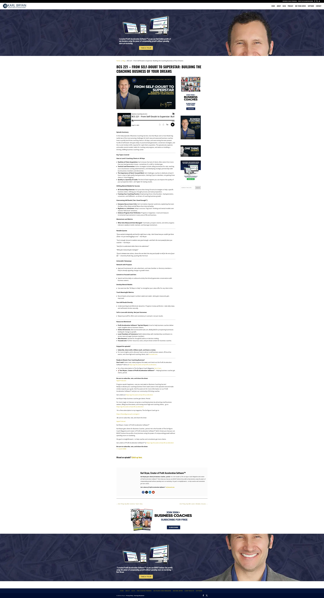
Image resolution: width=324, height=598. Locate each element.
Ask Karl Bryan (178, 591)
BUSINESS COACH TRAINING (290, 1)
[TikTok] (319, 2)
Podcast (290, 6)
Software (311, 6)
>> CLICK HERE (121, 449)
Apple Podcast (121, 421)
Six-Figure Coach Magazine (162, 591)
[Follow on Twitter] (146, 492)
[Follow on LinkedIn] (150, 492)
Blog (284, 6)
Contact (318, 6)
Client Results (189, 591)
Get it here (157, 368)
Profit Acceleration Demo (305, 1)
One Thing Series (300, 6)
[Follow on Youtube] (153, 492)
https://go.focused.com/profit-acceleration (142, 365)
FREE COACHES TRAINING (144, 591)
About (279, 6)
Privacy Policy (129, 595)
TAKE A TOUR (146, 48)
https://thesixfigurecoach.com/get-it (127, 414)
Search (198, 187)
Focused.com (153, 354)
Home (273, 6)
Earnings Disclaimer (139, 595)
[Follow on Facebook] (143, 492)
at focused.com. (170, 487)
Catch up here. (136, 457)
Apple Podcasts (121, 381)
